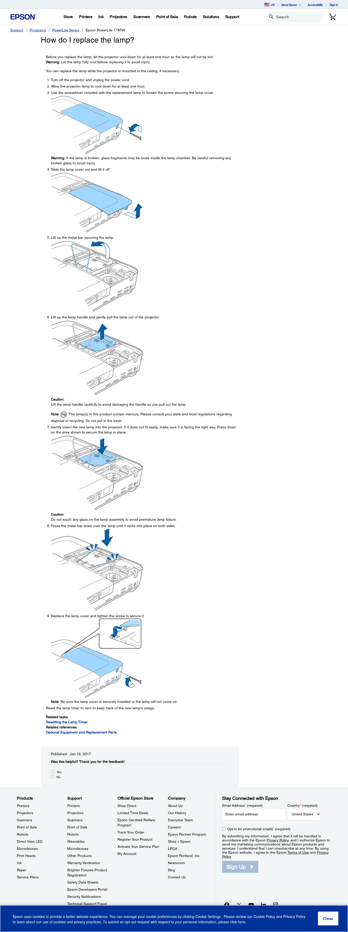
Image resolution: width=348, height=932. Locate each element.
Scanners (24, 820)
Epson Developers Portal (87, 889)
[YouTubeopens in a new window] (251, 904)
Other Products (79, 856)
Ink (19, 863)
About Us (175, 806)
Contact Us (177, 877)
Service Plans (28, 877)
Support (16, 30)
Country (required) (302, 805)
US (273, 4)
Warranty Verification (83, 863)
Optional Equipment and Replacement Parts (81, 732)
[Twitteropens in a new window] (239, 904)
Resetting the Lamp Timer (67, 722)
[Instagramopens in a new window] (275, 904)
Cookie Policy (264, 916)
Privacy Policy (277, 840)
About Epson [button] (289, 4)
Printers (23, 806)
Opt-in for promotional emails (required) (259, 829)
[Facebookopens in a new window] (226, 904)
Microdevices (27, 849)
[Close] (328, 919)
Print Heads (26, 856)
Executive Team (180, 820)
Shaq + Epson (179, 841)
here (241, 922)
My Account (126, 854)
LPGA (172, 849)
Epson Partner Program (187, 834)
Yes (59, 772)
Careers (174, 827)
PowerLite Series (65, 30)
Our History (177, 813)
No (59, 777)
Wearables (76, 841)
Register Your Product (134, 839)
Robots (22, 834)
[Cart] (333, 17)
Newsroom (176, 863)
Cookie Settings (208, 916)
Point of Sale (27, 827)
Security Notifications (84, 896)
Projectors (38, 30)
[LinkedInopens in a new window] (263, 904)
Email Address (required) (242, 805)
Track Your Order (130, 832)
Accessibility (315, 4)
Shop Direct (126, 806)
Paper (21, 870)
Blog (171, 870)
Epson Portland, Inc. (184, 856)
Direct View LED (30, 841)
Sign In (334, 4)
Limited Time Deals (132, 813)
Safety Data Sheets (82, 882)
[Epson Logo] (23, 17)
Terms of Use (298, 852)
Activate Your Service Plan (138, 846)
